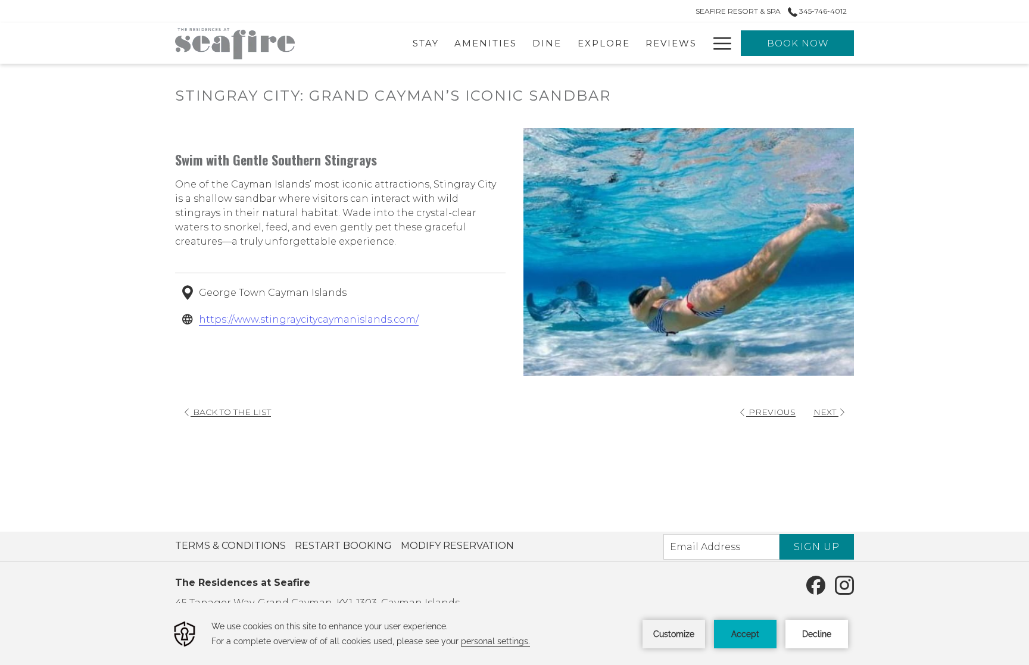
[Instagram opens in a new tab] (844, 584)
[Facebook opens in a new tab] (815, 584)
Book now (797, 43)
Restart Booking (343, 545)
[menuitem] (232, 546)
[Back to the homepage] (235, 43)
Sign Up (817, 546)
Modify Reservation (457, 545)
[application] (514, 634)
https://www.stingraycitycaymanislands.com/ (309, 319)
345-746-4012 (822, 11)
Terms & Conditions (230, 545)
